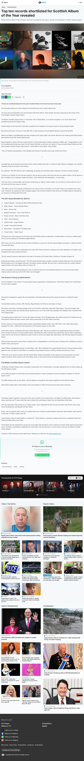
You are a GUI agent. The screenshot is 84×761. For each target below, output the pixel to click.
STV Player (5, 723)
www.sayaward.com (54, 433)
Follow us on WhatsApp (11, 737)
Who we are (4, 745)
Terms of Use (13, 745)
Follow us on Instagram (11, 740)
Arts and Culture (7, 466)
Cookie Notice (39, 745)
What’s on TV (6, 726)
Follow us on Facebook (11, 733)
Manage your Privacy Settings (11, 750)
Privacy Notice (22, 745)
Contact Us (30, 745)
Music (15, 466)
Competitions (47, 723)
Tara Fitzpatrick (6, 86)
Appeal (44, 726)
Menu (6, 2)
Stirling (22, 466)
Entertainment (11, 7)
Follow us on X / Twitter (11, 730)
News (3, 7)
